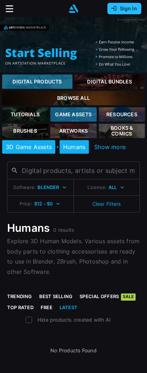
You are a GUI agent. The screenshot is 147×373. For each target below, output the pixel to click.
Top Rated (20, 307)
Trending (19, 296)
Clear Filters (106, 204)
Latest (68, 307)
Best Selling (56, 296)
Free (46, 307)
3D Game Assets (29, 146)
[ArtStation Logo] (73, 8)
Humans (74, 146)
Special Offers (107, 296)
